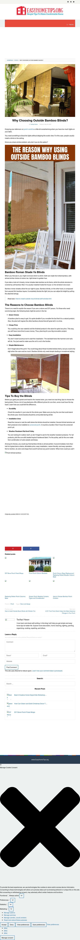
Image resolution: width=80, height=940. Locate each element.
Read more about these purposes (15, 920)
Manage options (9, 912)
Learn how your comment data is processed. (47, 671)
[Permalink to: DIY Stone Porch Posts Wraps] (16, 564)
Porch (12, 604)
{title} (5, 928)
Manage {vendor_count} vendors (15, 917)
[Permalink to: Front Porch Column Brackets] (40, 564)
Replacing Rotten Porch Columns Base (15, 597)
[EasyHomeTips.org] (40, 10)
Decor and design (25, 604)
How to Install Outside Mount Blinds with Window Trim (20, 610)
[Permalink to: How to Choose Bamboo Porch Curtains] (64, 587)
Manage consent (7, 938)
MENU (72, 25)
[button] (40, 827)
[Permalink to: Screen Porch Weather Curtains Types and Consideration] (40, 587)
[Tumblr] (73, 2)
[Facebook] (68, 2)
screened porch (35, 425)
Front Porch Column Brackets (38, 573)
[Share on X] (49, 549)
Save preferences (39, 924)
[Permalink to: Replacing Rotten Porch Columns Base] (16, 587)
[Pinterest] (70, 2)
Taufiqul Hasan (23, 619)
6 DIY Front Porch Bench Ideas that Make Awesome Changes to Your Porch (60, 611)
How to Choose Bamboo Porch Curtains (62, 597)
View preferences (23, 924)
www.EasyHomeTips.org (40, 759)
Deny (12, 924)
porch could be (29, 129)
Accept (4, 924)
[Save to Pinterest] (13, 549)
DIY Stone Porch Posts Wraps (14, 573)
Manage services (10, 915)
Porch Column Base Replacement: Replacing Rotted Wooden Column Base (63, 575)
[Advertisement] (40, 42)
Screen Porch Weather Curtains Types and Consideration (39, 597)
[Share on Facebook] (31, 549)
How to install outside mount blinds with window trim (34, 299)
